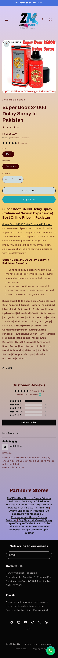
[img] (9, 441)
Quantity (6, 173)
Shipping (6, 138)
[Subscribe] (48, 555)
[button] (6, 19)
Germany (11, 166)
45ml (8, 154)
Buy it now (29, 199)
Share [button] (9, 368)
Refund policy (31, 644)
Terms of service (22, 649)
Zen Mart (17, 644)
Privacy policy (46, 644)
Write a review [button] (29, 422)
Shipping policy (39, 649)
